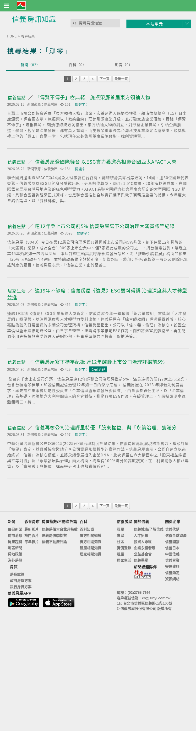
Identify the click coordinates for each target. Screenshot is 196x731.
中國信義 (172, 554)
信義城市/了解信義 (148, 529)
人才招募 (141, 535)
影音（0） (123, 64)
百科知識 (87, 529)
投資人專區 (143, 542)
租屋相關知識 (90, 548)
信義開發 (172, 542)
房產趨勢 (15, 542)
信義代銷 (172, 529)
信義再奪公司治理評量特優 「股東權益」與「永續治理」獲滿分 (106, 427)
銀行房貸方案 (21, 587)
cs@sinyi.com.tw (156, 598)
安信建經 (172, 566)
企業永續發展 (144, 548)
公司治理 (98, 369)
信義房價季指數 (54, 535)
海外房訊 (15, 560)
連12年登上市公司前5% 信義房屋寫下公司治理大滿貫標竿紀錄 (105, 226)
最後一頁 (121, 79)
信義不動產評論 (54, 542)
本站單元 (154, 23)
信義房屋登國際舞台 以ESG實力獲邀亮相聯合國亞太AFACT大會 (106, 161)
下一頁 (104, 79)
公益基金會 (143, 554)
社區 (120, 542)
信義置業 (172, 560)
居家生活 (17, 290)
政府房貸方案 (21, 581)
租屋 (120, 554)
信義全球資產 (176, 535)
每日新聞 (15, 529)
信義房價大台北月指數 (60, 529)
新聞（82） (30, 64)
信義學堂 (141, 560)
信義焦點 (17, 97)
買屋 (120, 529)
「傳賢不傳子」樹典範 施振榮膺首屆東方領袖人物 (92, 97)
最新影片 (31, 529)
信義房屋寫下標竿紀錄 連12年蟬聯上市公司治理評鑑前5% (100, 361)
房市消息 (15, 535)
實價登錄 (124, 548)
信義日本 (172, 548)
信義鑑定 (172, 573)
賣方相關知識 (90, 542)
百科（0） (77, 64)
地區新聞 (15, 548)
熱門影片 (31, 535)
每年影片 (31, 542)
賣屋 (120, 535)
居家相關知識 (90, 554)
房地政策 (15, 554)
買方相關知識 (90, 535)
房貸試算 (17, 574)
